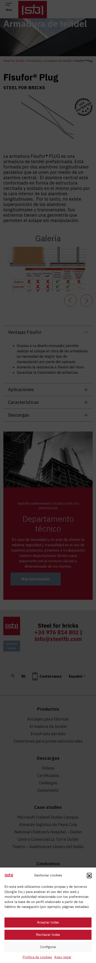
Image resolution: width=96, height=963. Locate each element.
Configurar (48, 947)
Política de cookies (37, 957)
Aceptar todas (48, 922)
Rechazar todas (48, 934)
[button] (89, 875)
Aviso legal (62, 957)
